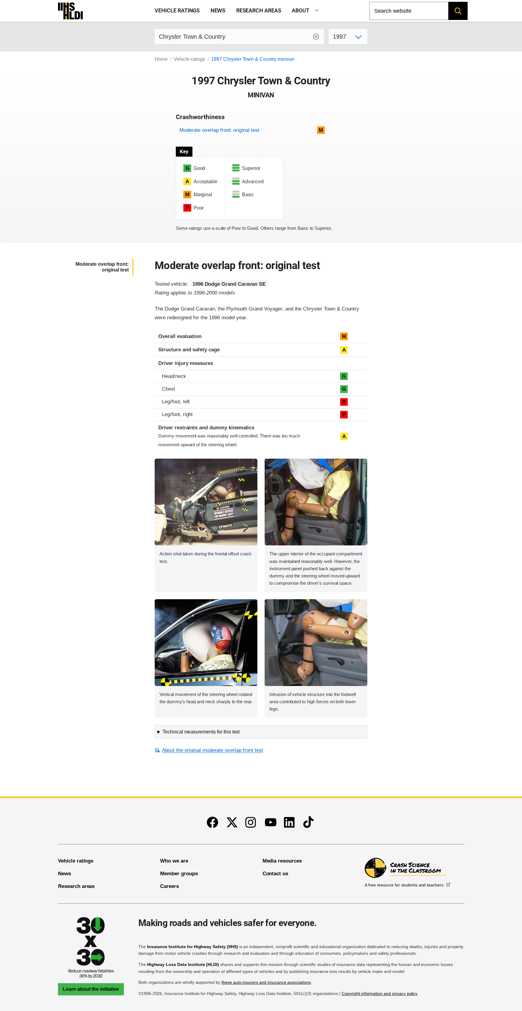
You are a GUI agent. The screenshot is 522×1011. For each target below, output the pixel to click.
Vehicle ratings (177, 11)
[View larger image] (206, 502)
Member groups (179, 873)
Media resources (282, 861)
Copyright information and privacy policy (379, 993)
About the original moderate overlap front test (212, 750)
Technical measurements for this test (201, 731)
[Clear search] (316, 37)
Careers (169, 886)
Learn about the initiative (91, 989)
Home (161, 59)
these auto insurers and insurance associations (266, 982)
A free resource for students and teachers (404, 885)
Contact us (275, 873)
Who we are (174, 861)
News (218, 11)
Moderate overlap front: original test (219, 130)
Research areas (258, 11)
